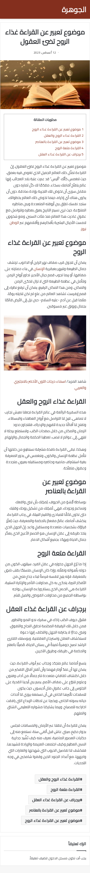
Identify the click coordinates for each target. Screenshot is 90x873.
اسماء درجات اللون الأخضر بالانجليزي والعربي (50, 384)
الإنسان (39, 268)
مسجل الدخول (57, 858)
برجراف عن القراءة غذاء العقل (61, 154)
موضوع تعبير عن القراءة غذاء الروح (58, 129)
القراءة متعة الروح (69, 148)
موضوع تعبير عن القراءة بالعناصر (59, 141)
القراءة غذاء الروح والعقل (64, 135)
